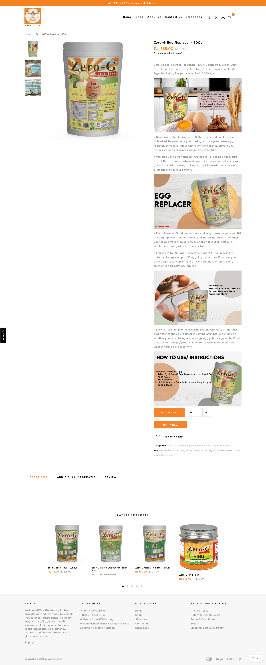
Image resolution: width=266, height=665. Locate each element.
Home (127, 17)
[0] (229, 17)
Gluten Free (223, 445)
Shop (139, 17)
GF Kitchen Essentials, (203, 445)
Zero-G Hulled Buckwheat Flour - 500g (109, 569)
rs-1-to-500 (233, 450)
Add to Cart (169, 412)
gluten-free (219, 450)
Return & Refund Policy (205, 615)
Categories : (160, 445)
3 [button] (132, 586)
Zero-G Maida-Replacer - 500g (152, 567)
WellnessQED (55, 659)
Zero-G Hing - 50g (189, 575)
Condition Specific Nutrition (97, 627)
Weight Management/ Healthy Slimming (104, 623)
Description (40, 477)
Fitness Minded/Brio (92, 615)
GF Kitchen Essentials (172, 450)
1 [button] (123, 586)
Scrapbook (194, 17)
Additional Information (77, 477)
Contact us (173, 17)
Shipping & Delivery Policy (207, 627)
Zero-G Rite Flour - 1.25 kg (62, 567)
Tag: (156, 450)
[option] (33, 50)
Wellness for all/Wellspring (96, 619)
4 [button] (137, 586)
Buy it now (170, 425)
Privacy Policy (199, 610)
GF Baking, (185, 445)
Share (3, 337)
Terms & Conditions (203, 619)
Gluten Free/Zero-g (92, 610)
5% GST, (174, 445)
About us (154, 17)
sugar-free (160, 455)
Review (111, 477)
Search (195, 623)
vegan (170, 455)
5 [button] (141, 586)
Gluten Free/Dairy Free (198, 450)
